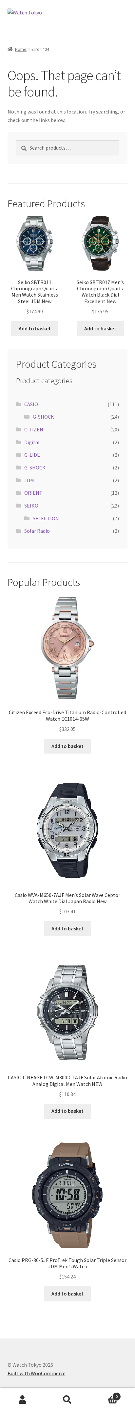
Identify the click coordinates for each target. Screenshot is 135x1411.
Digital (32, 442)
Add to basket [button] (35, 328)
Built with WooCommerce (37, 1373)
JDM (29, 480)
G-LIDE (32, 454)
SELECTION (46, 518)
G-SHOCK (43, 416)
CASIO (31, 404)
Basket (104, 1394)
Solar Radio (37, 531)
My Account (22, 1400)
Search (67, 1400)
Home (21, 49)
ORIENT (33, 492)
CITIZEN (33, 429)
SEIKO (31, 505)
